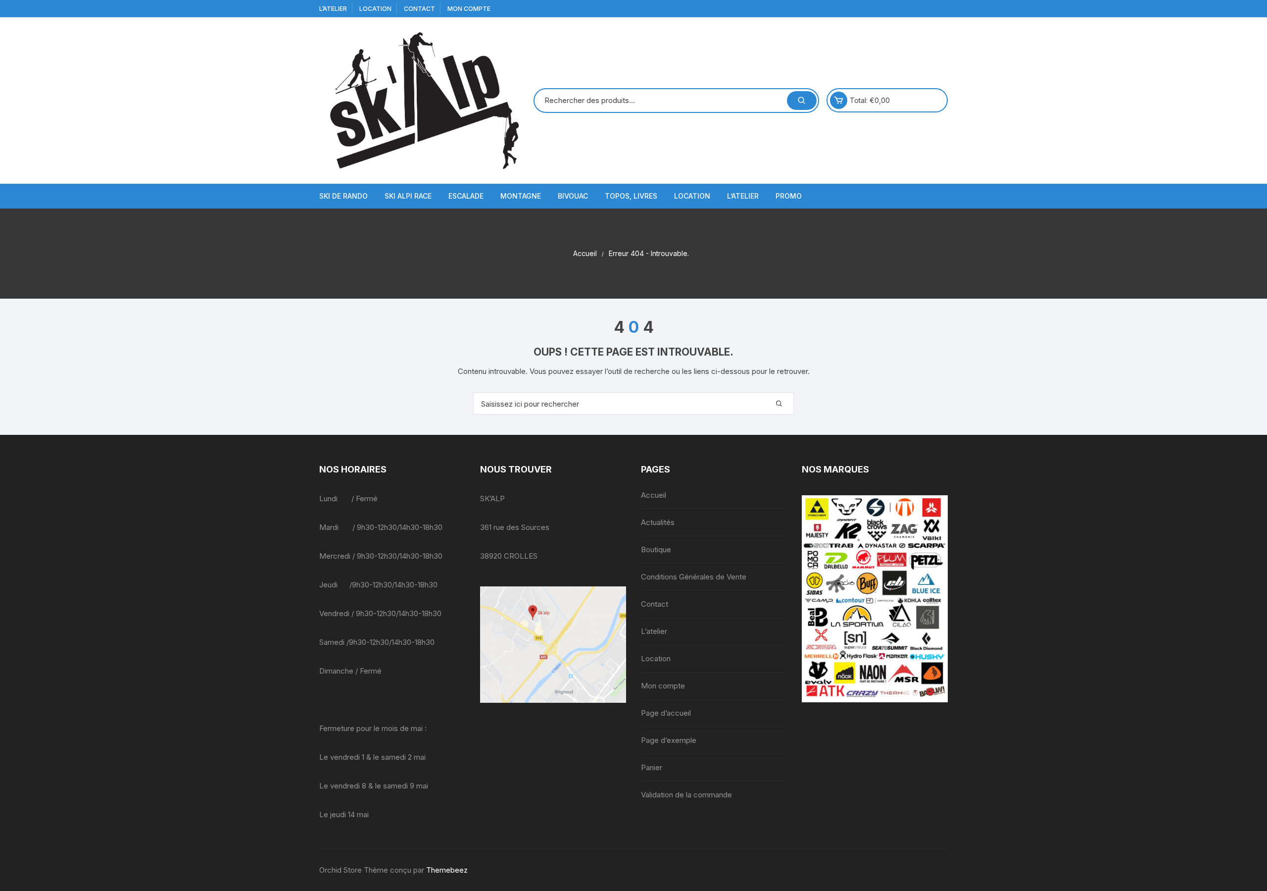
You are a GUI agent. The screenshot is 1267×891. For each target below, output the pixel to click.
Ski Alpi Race (408, 196)
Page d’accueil (666, 713)
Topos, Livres (631, 196)
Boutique (656, 549)
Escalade (466, 196)
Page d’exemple (668, 740)
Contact (419, 8)
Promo (789, 196)
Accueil (653, 495)
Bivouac (573, 196)
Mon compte (468, 8)
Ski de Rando (343, 196)
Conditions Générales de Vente (693, 576)
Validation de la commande (686, 794)
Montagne (520, 196)
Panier (651, 767)
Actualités (658, 522)
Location (375, 8)
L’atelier (333, 8)
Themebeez (447, 870)
